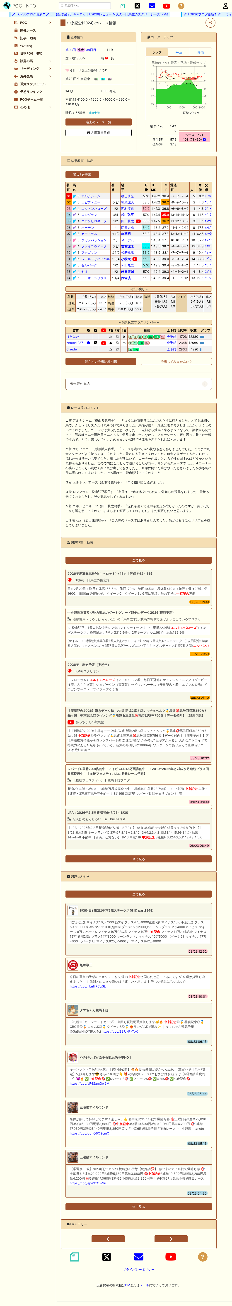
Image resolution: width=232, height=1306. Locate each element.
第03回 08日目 (80, 50)
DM (127, 1285)
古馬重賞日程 (100, 133)
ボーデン (87, 227)
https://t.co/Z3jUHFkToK (120, 1031)
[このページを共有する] (210, 23)
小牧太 (126, 259)
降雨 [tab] (201, 52)
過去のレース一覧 (98, 122)
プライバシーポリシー (139, 1269)
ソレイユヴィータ (94, 246)
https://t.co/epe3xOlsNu (88, 1183)
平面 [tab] (179, 52)
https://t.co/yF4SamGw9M (89, 1083)
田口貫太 (127, 221)
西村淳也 (127, 208)
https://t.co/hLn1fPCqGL (88, 986)
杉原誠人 (127, 202)
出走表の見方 (80, 384)
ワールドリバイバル (95, 259)
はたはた (72, 336)
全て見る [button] (138, 560)
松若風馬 (127, 252)
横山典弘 (127, 196)
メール (144, 1285)
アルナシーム (90, 196)
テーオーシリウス (94, 278)
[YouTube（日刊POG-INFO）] (166, 6)
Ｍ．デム (127, 240)
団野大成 (127, 227)
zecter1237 (74, 343)
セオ (84, 271)
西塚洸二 (127, 278)
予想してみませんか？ (176, 361)
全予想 (171, 336)
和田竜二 (127, 265)
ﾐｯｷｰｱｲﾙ (210, 252)
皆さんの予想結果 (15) (101, 361)
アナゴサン (89, 252)
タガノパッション (94, 240)
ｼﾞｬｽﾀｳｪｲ (211, 278)
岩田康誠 (127, 271)
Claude (71, 349)
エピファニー (90, 202)
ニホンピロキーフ (94, 221)
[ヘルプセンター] (181, 6)
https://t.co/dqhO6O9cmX (89, 1133)
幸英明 (126, 234)
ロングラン (89, 215)
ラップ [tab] (157, 52)
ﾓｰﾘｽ (208, 196)
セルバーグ (89, 265)
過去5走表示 (82, 174)
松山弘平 (127, 215)
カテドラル (89, 234)
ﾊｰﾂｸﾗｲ (210, 234)
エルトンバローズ (94, 208)
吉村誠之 (127, 246)
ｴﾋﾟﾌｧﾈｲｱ (211, 202)
